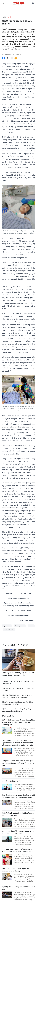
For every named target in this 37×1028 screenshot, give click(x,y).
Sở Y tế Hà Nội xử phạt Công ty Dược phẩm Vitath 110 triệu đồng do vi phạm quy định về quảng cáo (18, 722)
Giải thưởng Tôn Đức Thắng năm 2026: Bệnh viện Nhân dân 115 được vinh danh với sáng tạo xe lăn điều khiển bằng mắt (17, 742)
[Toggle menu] (4, 3)
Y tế (9, 17)
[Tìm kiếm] (33, 3)
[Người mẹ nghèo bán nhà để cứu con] (18, 3)
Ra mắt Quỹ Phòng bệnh (11, 781)
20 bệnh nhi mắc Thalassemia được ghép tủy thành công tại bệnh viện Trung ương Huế (18, 763)
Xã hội (4, 17)
